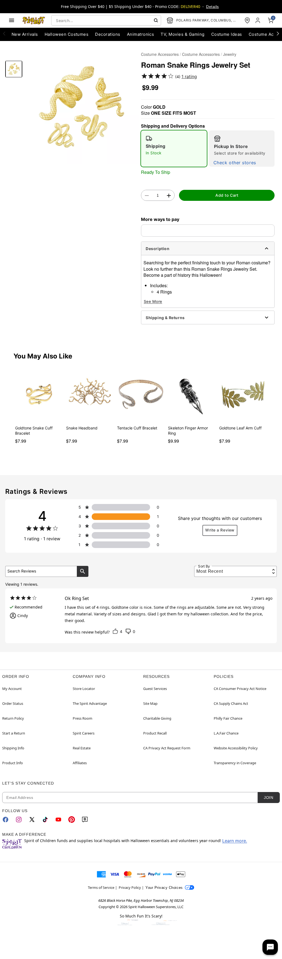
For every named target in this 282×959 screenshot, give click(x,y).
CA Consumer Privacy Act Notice (240, 688)
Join (268, 797)
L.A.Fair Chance (226, 733)
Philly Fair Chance (228, 718)
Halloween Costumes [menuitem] (67, 34)
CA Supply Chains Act (231, 703)
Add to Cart (226, 195)
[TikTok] (45, 819)
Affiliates (80, 762)
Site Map (150, 703)
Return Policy (13, 718)
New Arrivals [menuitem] (25, 34)
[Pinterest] (71, 819)
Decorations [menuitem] (107, 34)
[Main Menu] (12, 20)
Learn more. (234, 840)
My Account (12, 688)
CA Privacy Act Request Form (166, 748)
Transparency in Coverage (235, 762)
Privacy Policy (130, 887)
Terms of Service (101, 887)
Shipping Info (13, 748)
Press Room (82, 718)
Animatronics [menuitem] (140, 34)
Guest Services (155, 688)
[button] (82, 107)
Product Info (12, 762)
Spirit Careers (83, 733)
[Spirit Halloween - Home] (34, 20)
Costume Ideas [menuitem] (226, 34)
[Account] (258, 20)
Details (212, 6)
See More (153, 301)
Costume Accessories (160, 54)
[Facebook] (5, 819)
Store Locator (84, 688)
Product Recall (155, 733)
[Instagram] (18, 819)
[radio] (174, 148)
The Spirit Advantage (90, 703)
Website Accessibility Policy (236, 748)
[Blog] (85, 819)
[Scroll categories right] (278, 33)
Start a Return (13, 733)
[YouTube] (58, 819)
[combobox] (106, 20)
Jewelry (229, 54)
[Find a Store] (247, 20)
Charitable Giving (157, 718)
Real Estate (82, 748)
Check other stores (234, 162)
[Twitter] (32, 819)
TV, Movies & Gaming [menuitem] (182, 34)
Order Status (12, 703)
